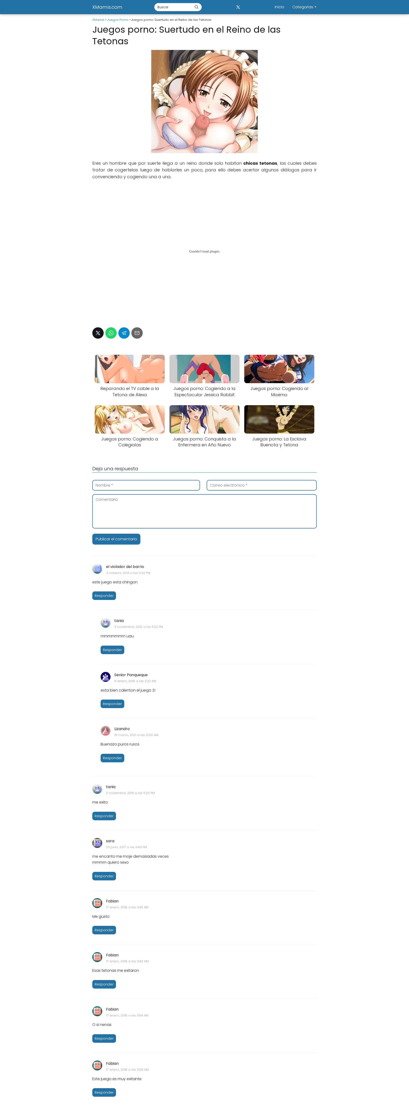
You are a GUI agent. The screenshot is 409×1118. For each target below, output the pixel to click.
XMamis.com (107, 7)
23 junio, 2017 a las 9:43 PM (126, 847)
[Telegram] (124, 333)
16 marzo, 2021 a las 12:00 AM (136, 735)
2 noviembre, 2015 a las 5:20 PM (130, 793)
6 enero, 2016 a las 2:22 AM (135, 681)
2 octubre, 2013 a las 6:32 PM (128, 573)
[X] (238, 7)
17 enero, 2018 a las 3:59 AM (127, 1069)
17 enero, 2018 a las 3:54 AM (127, 1015)
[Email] (137, 333)
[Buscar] (196, 7)
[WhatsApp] (111, 333)
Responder (104, 595)
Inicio (279, 7)
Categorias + (304, 7)
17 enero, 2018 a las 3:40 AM (127, 907)
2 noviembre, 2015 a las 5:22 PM (138, 627)
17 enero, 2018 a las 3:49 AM (127, 961)
